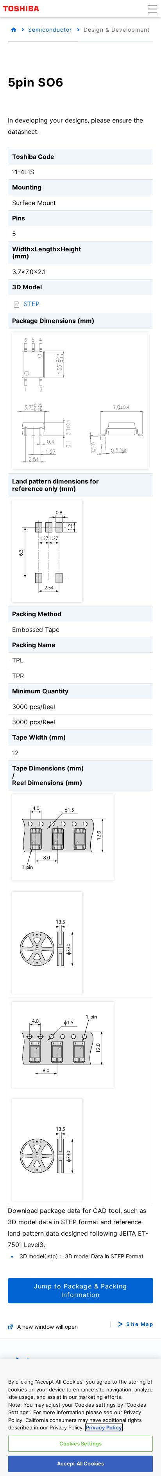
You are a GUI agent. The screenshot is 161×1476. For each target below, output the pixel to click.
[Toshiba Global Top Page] (22, 8)
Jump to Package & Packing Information (80, 1290)
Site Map (139, 1324)
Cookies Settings (80, 1443)
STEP (31, 304)
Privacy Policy (104, 1427)
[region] (80, 1417)
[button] (152, 8)
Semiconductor (50, 29)
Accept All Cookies (80, 1463)
